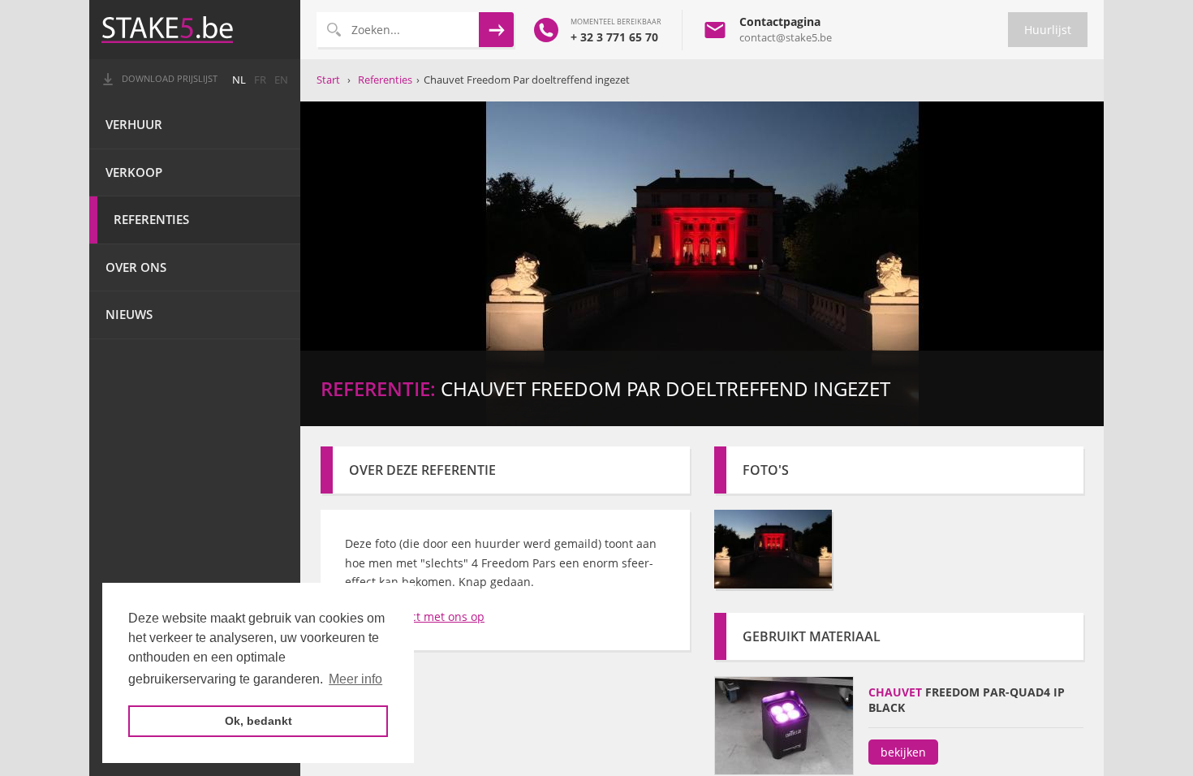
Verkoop (134, 172)
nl (239, 80)
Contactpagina (779, 21)
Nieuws (129, 314)
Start (328, 79)
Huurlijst (1047, 29)
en (281, 80)
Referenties (151, 219)
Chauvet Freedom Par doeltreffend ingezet (527, 79)
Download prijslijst (169, 78)
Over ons (136, 267)
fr (260, 80)
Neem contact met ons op (415, 616)
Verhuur (134, 124)
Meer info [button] (355, 679)
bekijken (903, 752)
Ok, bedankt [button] (258, 720)
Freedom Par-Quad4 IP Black (966, 699)
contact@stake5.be (785, 37)
